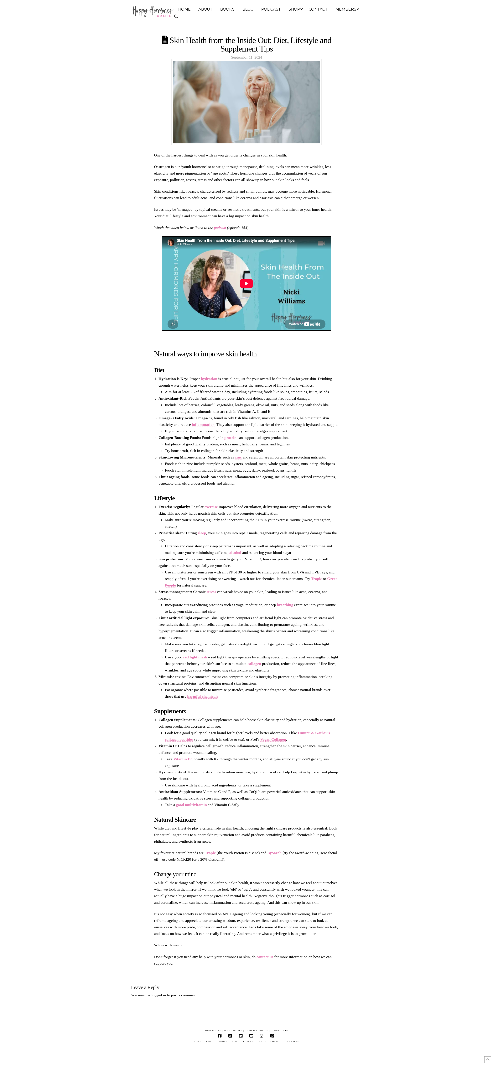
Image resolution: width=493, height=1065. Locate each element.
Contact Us (280, 1031)
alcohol (235, 552)
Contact (276, 1042)
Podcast (249, 1042)
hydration (209, 379)
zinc (238, 457)
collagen (254, 663)
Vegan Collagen (273, 739)
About (210, 1042)
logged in (158, 995)
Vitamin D (181, 759)
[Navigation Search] (176, 16)
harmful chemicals (202, 696)
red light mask (195, 657)
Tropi (209, 853)
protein (230, 437)
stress (211, 592)
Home (197, 1042)
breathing (285, 605)
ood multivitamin (192, 805)
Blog (235, 1042)
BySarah (274, 853)
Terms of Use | (234, 1031)
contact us (265, 957)
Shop (262, 1042)
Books (223, 1042)
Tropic (316, 579)
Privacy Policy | (258, 1031)
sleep (202, 533)
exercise (211, 507)
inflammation (203, 424)
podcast (220, 227)
